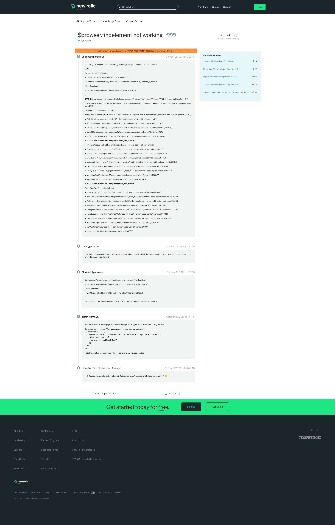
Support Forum (88, 21)
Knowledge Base (111, 21)
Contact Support (134, 21)
